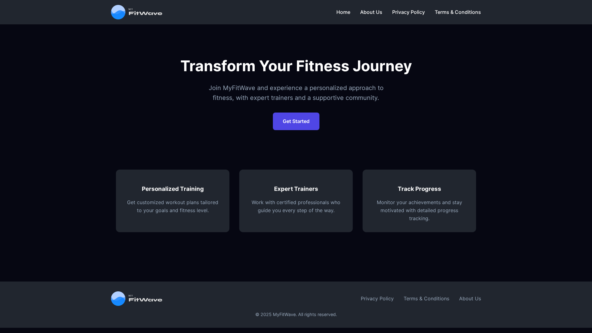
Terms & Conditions (458, 12)
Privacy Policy (408, 12)
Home (343, 12)
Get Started (296, 121)
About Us (371, 12)
